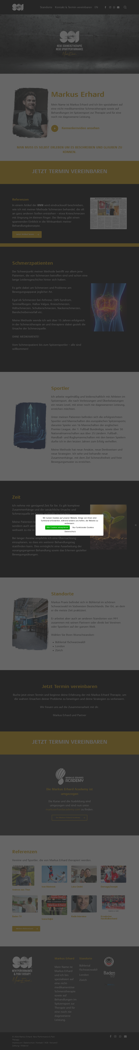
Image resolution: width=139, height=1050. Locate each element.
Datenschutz (70, 531)
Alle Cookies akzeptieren (57, 527)
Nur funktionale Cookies (83, 527)
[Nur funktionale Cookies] (135, 525)
